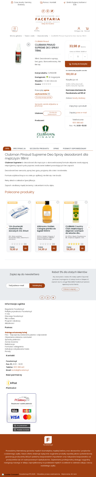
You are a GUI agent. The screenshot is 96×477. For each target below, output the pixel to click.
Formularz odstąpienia (14, 347)
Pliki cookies (10, 318)
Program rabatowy (12, 321)
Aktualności (9, 323)
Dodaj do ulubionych (52, 113)
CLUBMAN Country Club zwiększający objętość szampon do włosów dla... (75, 229)
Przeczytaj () (42, 92)
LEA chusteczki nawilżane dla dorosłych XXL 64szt (18, 228)
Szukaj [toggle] (37, 31)
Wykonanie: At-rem (69, 474)
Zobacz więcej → (70, 289)
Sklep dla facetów (48, 24)
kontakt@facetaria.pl (20, 370)
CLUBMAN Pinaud (42, 41)
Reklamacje (10, 344)
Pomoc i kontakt (49, 2)
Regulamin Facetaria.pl (14, 309)
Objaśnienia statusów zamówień (18, 337)
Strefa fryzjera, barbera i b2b (76, 3)
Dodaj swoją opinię (43, 97)
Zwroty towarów (11, 342)
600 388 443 (78, 123)
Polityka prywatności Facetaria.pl (18, 311)
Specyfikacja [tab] (19, 148)
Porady (8, 351)
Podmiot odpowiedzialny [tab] (74, 148)
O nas (7, 314)
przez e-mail (81, 112)
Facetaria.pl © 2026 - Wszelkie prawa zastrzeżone (39, 474)
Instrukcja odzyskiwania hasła (17, 349)
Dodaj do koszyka (79, 64)
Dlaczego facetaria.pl (14, 316)
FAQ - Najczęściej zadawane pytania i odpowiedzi (26, 335)
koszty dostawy (79, 98)
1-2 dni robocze (50, 81)
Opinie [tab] (56, 148)
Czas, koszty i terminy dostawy (22, 3)
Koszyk (87, 31)
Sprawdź (46, 105)
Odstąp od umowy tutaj (16, 332)
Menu (15, 31)
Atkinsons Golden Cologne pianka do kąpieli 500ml (46, 228)
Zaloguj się (78, 31)
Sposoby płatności (12, 339)
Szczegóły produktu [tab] (39, 148)
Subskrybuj (37, 285)
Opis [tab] (7, 148)
